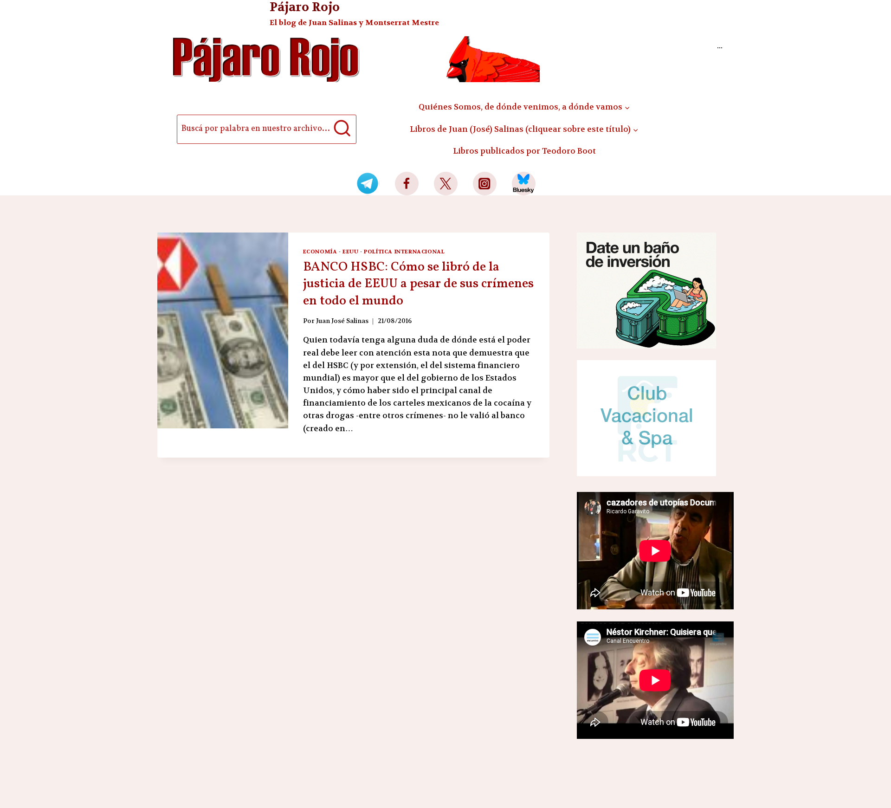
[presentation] (222, 330)
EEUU (350, 251)
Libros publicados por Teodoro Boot (524, 151)
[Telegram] (368, 183)
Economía (320, 251)
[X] (446, 183)
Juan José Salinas (342, 321)
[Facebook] (407, 183)
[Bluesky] (524, 183)
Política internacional (404, 251)
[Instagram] (485, 183)
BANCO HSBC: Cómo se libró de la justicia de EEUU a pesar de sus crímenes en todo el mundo (418, 284)
